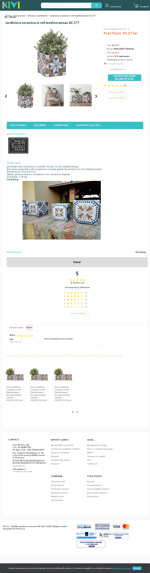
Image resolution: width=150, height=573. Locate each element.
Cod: (109, 45)
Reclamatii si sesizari (97, 445)
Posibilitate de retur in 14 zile (119, 60)
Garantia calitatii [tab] (88, 125)
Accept (137, 568)
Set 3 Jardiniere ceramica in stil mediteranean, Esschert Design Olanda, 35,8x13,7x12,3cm (14, 393)
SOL (89, 460)
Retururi (55, 463)
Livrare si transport (60, 452)
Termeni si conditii (96, 456)
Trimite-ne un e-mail (22, 471)
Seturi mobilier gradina (98, 489)
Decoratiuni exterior (97, 492)
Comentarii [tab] (61, 125)
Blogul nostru (57, 496)
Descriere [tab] (40, 125)
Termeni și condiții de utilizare (65, 449)
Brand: (110, 49)
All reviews (140, 252)
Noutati (91, 481)
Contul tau (115, 6)
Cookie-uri (92, 463)
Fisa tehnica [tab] (18, 125)
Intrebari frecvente (60, 460)
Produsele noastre (60, 489)
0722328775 (19, 466)
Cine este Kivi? (58, 481)
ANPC (90, 452)
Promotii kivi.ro (94, 485)
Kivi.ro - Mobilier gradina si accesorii (21, 526)
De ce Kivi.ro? (57, 485)
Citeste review (116, 92)
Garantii (55, 456)
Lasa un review (116, 97)
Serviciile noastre (59, 492)
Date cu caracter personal (100, 449)
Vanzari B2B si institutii (62, 445)
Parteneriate (57, 500)
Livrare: (110, 56)
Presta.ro (20, 528)
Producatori (93, 496)
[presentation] (6, 96)
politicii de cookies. (122, 568)
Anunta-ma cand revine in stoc (124, 77)
